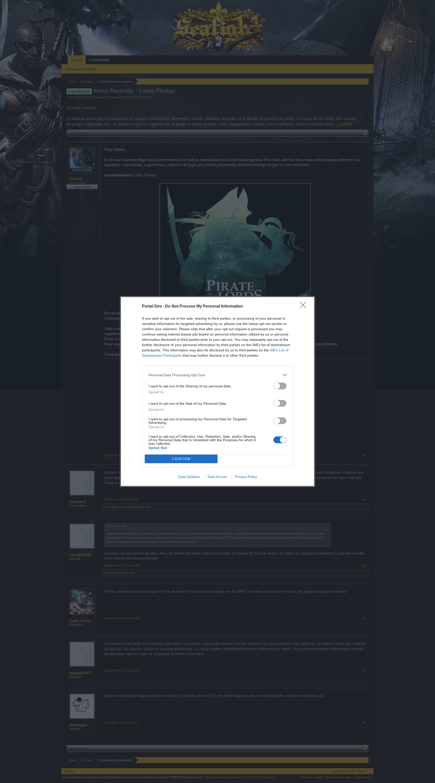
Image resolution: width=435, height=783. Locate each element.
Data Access (217, 477)
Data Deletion (189, 477)
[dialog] (217, 391)
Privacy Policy (246, 477)
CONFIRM (181, 459)
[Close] (304, 306)
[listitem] (217, 375)
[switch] (279, 386)
